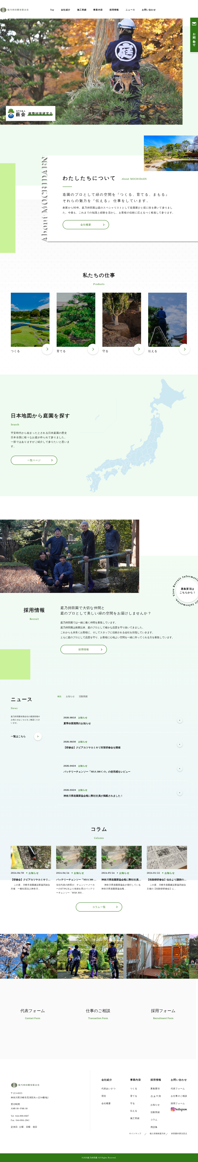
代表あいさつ (108, 1088)
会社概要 (106, 1103)
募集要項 (155, 1088)
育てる (133, 1096)
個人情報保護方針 (158, 1133)
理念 (103, 1096)
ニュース (130, 10)
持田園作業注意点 (179, 1133)
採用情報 (114, 10)
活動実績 (83, 696)
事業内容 (98, 10)
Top (52, 10)
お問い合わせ (149, 10)
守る (132, 1103)
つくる (133, 1088)
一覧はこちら (18, 736)
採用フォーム (178, 1103)
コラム (154, 1120)
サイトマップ (135, 1133)
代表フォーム (178, 1088)
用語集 (154, 1127)
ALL (59, 696)
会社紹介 (65, 10)
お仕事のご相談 (179, 1096)
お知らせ (70, 696)
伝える (133, 1111)
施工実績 (81, 10)
